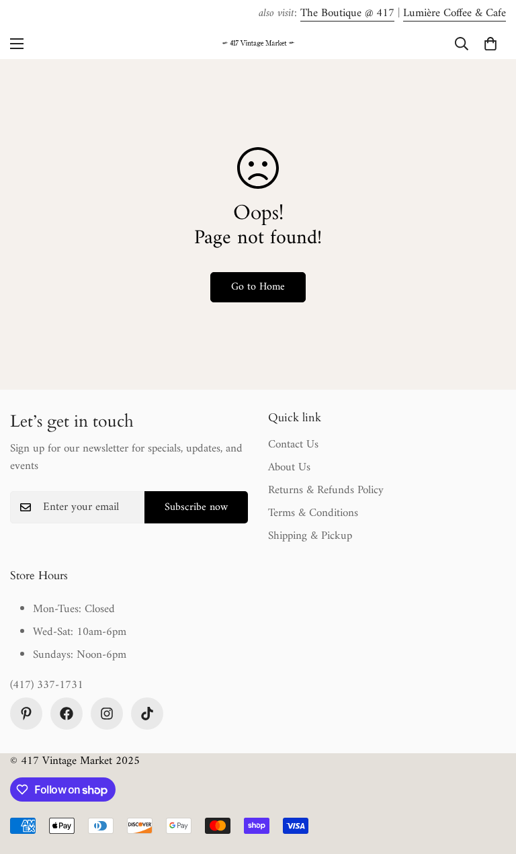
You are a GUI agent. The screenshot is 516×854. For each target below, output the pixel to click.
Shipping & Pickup (310, 536)
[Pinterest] (26, 713)
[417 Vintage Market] (258, 44)
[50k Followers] (107, 713)
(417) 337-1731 (46, 686)
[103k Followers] (66, 713)
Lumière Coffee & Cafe (454, 13)
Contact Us (293, 445)
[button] (490, 43)
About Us (289, 468)
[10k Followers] (147, 713)
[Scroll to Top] (489, 780)
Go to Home (258, 286)
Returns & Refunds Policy (326, 490)
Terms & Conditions (313, 513)
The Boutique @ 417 (347, 13)
